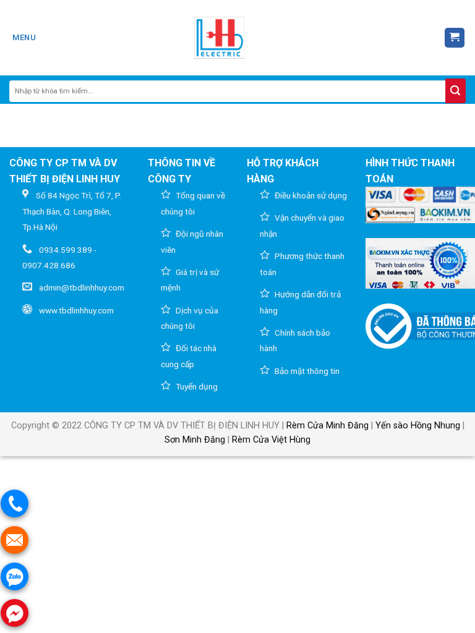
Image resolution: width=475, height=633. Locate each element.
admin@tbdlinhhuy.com (81, 287)
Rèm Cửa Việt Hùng (271, 440)
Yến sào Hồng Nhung (417, 425)
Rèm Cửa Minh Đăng (327, 425)
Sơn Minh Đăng (195, 440)
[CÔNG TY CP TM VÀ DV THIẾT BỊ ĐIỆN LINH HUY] (220, 38)
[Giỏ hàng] (455, 38)
